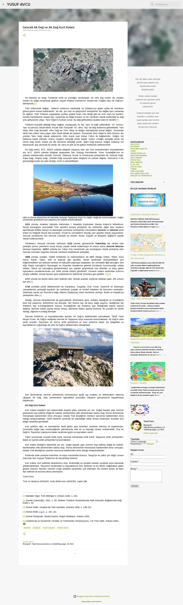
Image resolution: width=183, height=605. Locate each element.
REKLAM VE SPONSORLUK (141, 176)
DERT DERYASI (136, 162)
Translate (150, 444)
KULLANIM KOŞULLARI (139, 173)
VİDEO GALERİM (137, 171)
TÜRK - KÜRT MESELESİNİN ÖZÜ (144, 299)
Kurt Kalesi (48, 528)
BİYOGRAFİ (134, 147)
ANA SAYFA (135, 144)
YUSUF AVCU (18, 4)
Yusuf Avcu (62, 528)
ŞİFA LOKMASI (136, 158)
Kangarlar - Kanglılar (138, 383)
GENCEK (36, 528)
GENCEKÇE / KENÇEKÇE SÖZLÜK (144, 214)
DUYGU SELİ (135, 160)
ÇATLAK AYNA (136, 167)
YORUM (133, 169)
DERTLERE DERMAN (138, 155)
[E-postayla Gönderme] (24, 525)
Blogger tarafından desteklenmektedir (93, 596)
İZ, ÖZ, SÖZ (135, 164)
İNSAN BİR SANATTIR (138, 149)
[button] (24, 35)
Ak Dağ (27, 528)
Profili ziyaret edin (151, 433)
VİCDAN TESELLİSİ (138, 153)
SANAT (133, 151)
